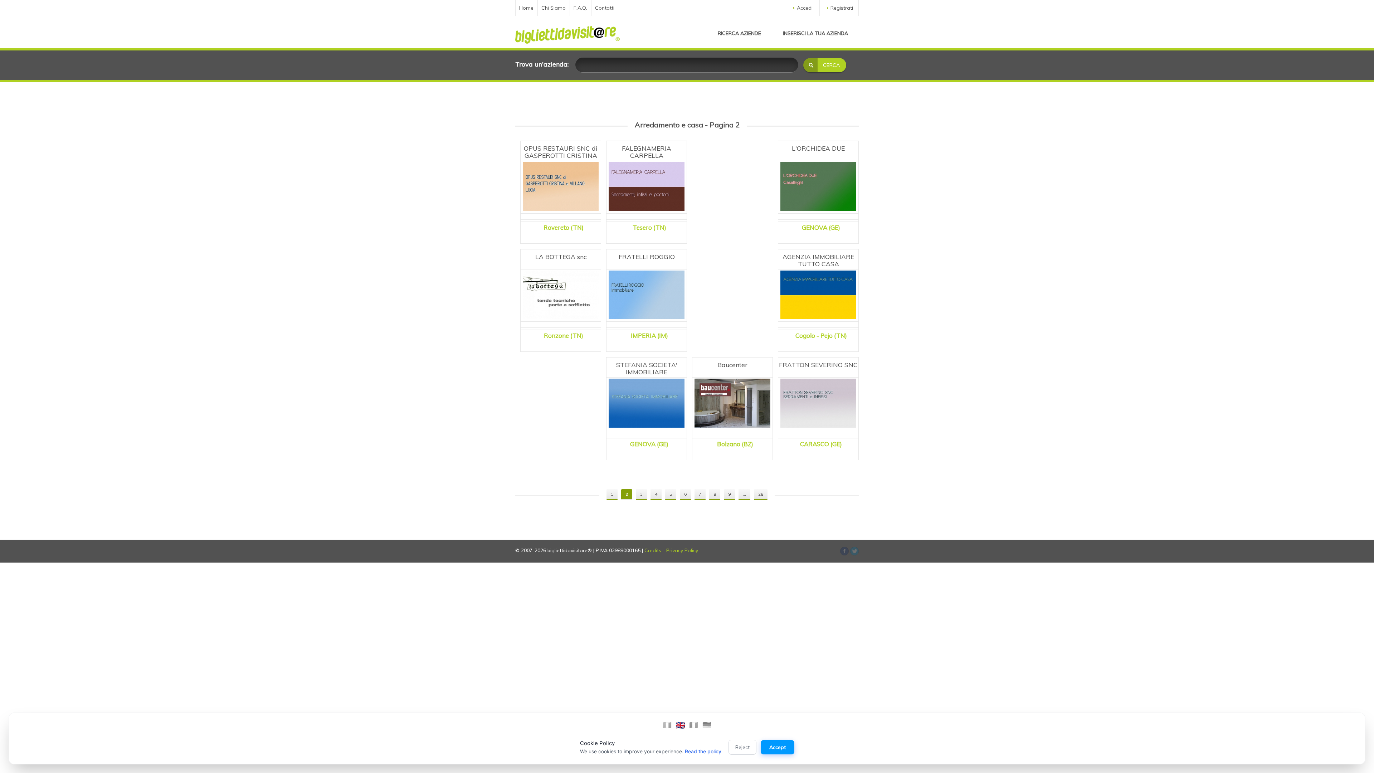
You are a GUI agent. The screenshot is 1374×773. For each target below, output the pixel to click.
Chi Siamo (553, 8)
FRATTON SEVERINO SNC (818, 365)
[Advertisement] (732, 182)
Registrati (841, 8)
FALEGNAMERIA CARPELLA (646, 151)
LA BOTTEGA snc (560, 257)
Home (526, 8)
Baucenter (732, 365)
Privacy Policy (682, 550)
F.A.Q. (580, 8)
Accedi (805, 8)
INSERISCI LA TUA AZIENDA (815, 33)
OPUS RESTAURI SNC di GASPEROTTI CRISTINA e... (561, 155)
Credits (652, 550)
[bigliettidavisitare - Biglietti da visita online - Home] (567, 33)
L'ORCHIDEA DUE (818, 148)
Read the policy (703, 751)
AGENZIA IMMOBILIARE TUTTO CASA (818, 260)
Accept (777, 747)
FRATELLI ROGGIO (647, 257)
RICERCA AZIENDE (739, 33)
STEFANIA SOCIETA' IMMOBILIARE (646, 368)
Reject (742, 747)
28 (760, 494)
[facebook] (854, 551)
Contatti (604, 8)
